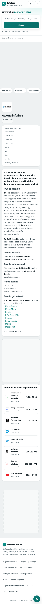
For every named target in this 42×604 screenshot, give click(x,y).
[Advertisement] (21, 65)
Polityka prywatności (28, 562)
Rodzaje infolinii (26, 574)
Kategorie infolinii (26, 568)
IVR (34, 586)
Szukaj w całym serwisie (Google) (16, 31)
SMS (4, 592)
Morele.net (10, 327)
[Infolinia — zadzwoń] (36, 598)
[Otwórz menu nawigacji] (37, 3)
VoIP (28, 586)
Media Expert (11, 306)
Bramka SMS (14, 592)
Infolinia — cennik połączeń (13, 580)
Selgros (8, 318)
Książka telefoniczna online (13, 586)
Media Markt (10, 309)
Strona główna (7, 38)
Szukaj (21, 25)
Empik (8, 312)
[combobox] (23, 18)
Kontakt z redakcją (10, 568)
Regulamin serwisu (10, 562)
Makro (8, 324)
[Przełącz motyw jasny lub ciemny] (30, 3)
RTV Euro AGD (12, 315)
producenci (19, 38)
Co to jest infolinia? (10, 574)
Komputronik (11, 321)
